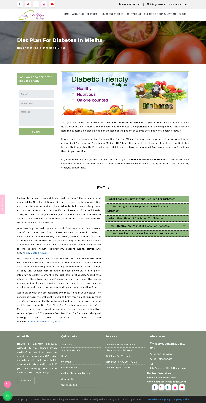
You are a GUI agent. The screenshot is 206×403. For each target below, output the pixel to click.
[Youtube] (52, 4)
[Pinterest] (28, 4)
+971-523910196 (130, 4)
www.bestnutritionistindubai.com (166, 381)
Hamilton (33, 321)
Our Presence (69, 367)
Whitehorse (46, 321)
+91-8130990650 (163, 359)
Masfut (34, 252)
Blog (64, 356)
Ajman (44, 252)
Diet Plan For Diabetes (118, 350)
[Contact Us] (7, 384)
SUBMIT (37, 131)
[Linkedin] (36, 4)
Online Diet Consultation (160, 14)
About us (66, 344)
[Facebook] (20, 4)
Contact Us (133, 14)
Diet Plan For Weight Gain (120, 344)
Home (66, 14)
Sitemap (66, 361)
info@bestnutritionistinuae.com (168, 4)
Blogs (182, 14)
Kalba (25, 252)
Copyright (23, 399)
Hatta (57, 321)
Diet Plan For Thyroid (117, 356)
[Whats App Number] (7, 396)
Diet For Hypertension (118, 367)
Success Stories (112, 14)
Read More (26, 380)
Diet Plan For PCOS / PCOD (121, 361)
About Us (78, 14)
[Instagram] (44, 4)
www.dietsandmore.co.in (161, 377)
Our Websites (69, 384)
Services (92, 14)
